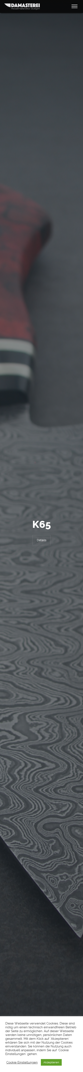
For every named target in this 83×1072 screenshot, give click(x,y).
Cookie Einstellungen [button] (22, 1062)
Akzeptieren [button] (51, 1062)
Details (41, 540)
